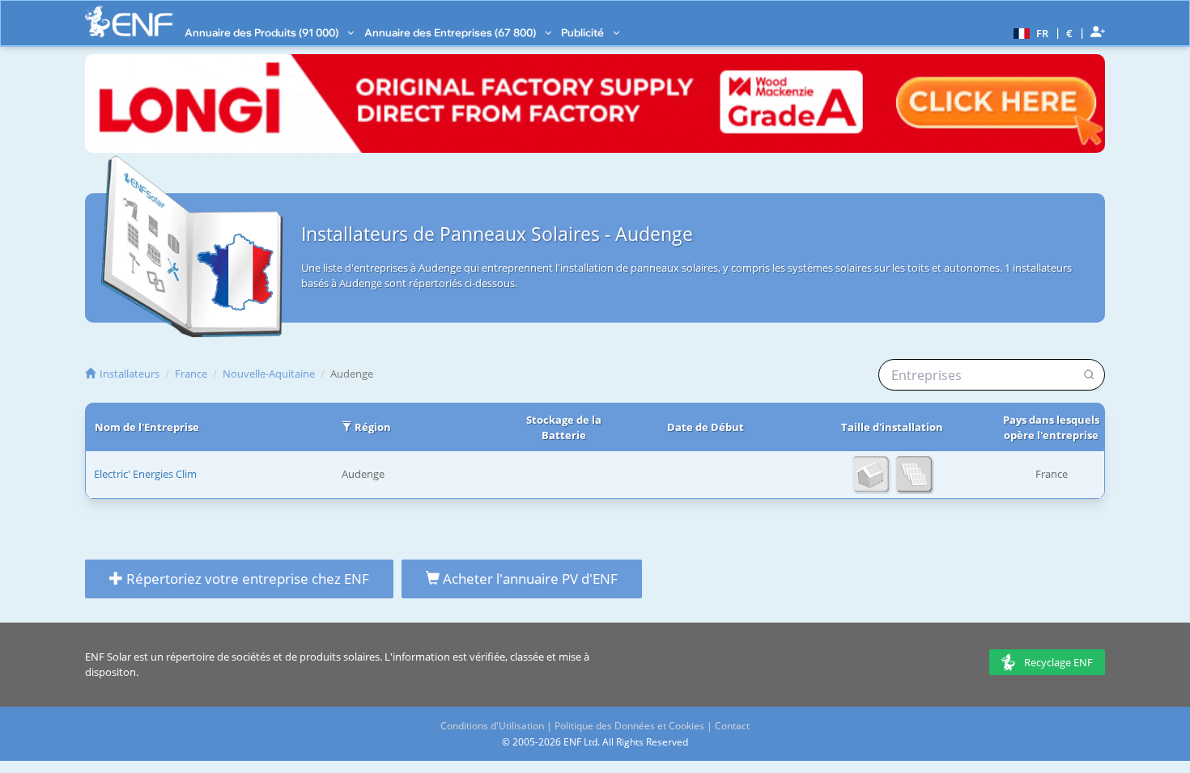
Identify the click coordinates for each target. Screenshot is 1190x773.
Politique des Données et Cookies (629, 726)
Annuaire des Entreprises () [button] (451, 32)
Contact (732, 726)
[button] (1028, 32)
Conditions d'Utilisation (492, 726)
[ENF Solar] (128, 21)
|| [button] (1070, 32)
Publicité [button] (583, 32)
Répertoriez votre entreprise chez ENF (246, 578)
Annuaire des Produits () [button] (263, 32)
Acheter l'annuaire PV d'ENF (529, 578)
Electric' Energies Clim (145, 474)
